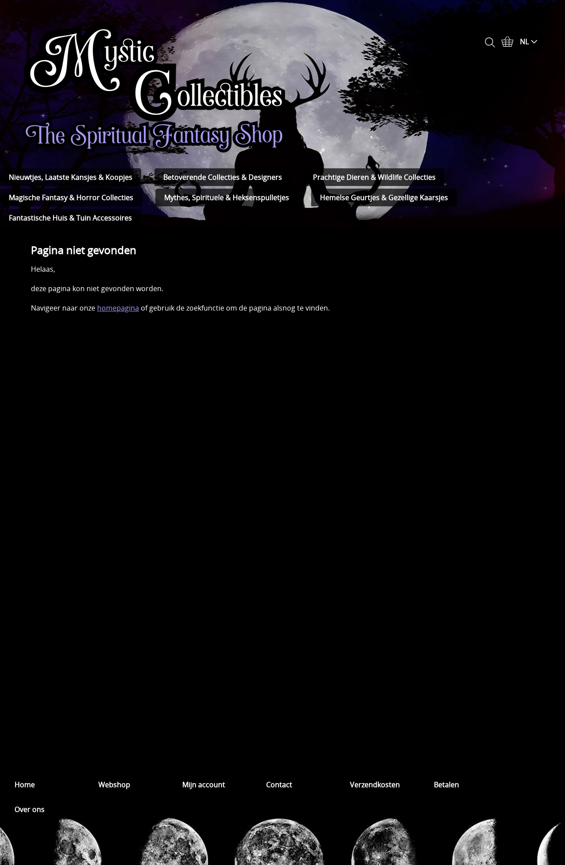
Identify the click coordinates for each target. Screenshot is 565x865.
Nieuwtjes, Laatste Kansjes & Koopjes (70, 177)
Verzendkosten (375, 784)
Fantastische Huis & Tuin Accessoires (70, 218)
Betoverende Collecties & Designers (222, 177)
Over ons (30, 809)
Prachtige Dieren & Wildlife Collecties (374, 177)
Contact (279, 784)
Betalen (446, 784)
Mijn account (203, 784)
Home (25, 784)
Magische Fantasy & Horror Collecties (71, 197)
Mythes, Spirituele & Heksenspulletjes (226, 197)
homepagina (118, 308)
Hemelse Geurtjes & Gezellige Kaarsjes (384, 197)
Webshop (114, 784)
